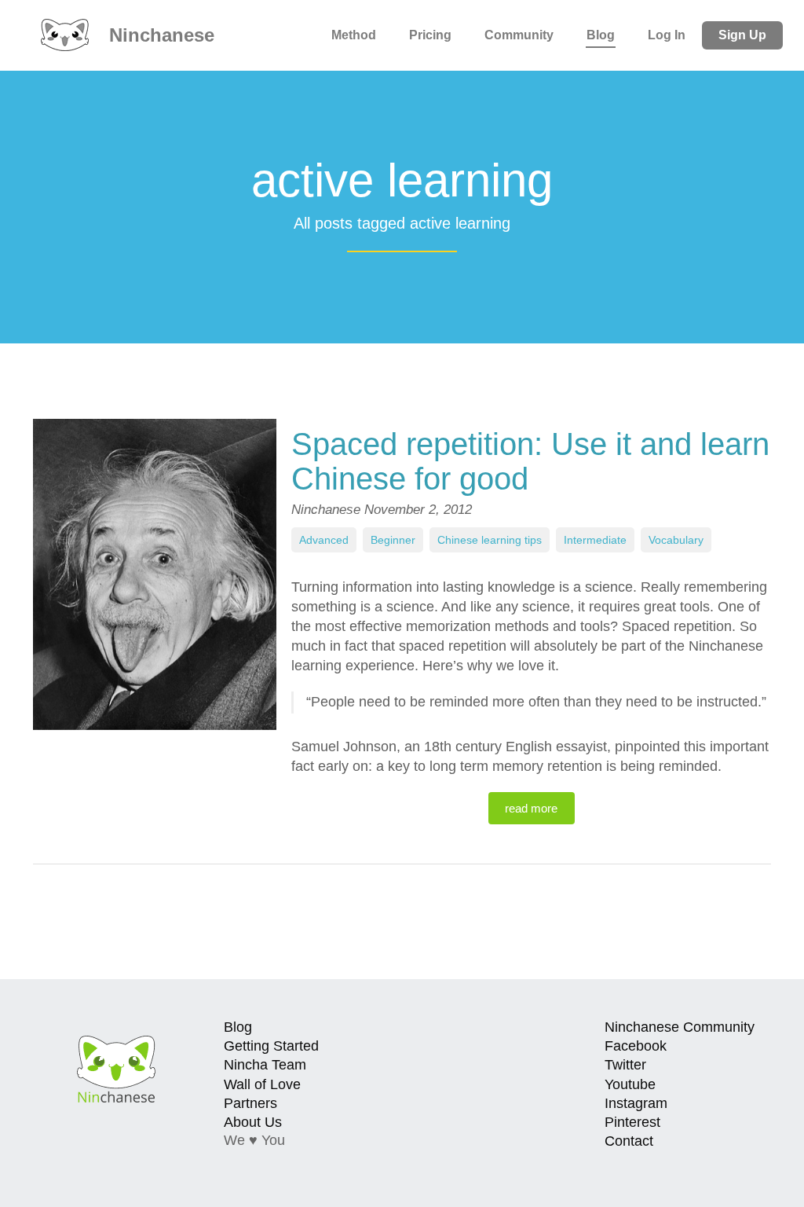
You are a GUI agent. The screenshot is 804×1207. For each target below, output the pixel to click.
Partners (250, 1103)
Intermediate (595, 540)
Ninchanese (159, 35)
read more (531, 808)
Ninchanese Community (680, 1027)
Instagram (636, 1103)
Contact (629, 1141)
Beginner (393, 540)
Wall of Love (262, 1084)
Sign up (742, 35)
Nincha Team (265, 1065)
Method (353, 35)
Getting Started (271, 1046)
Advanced (324, 540)
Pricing (430, 35)
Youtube (630, 1084)
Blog (601, 35)
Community (519, 35)
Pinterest (632, 1122)
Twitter (625, 1065)
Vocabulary (676, 540)
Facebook (636, 1046)
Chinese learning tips (489, 540)
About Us (253, 1122)
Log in (666, 35)
